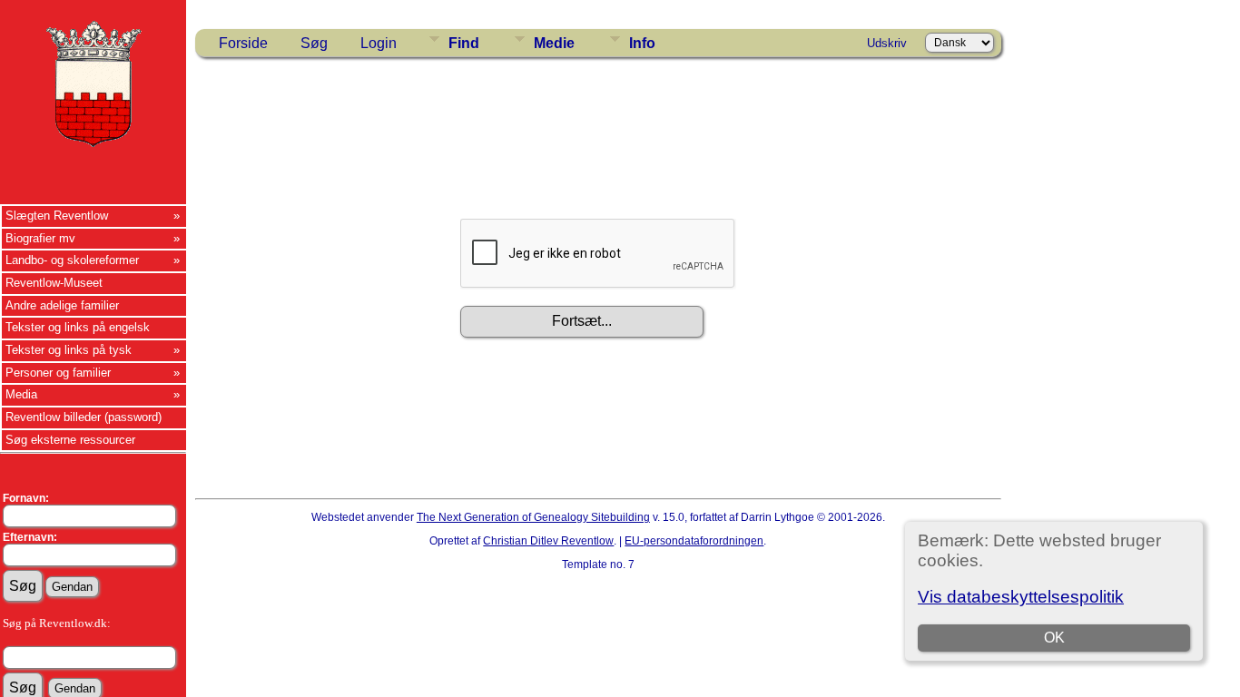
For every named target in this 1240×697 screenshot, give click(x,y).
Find (463, 43)
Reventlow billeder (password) (83, 417)
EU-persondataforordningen (694, 541)
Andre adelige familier (62, 305)
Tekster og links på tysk (68, 350)
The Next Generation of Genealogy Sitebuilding (533, 517)
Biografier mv (40, 238)
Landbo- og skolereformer (72, 260)
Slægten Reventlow (56, 215)
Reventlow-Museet (54, 283)
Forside (243, 43)
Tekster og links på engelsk (77, 327)
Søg (314, 43)
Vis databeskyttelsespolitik (1021, 596)
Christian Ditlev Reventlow (548, 541)
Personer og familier (58, 372)
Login (378, 43)
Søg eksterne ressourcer (70, 440)
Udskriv (887, 43)
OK (1054, 637)
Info (642, 43)
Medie (554, 43)
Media (21, 394)
